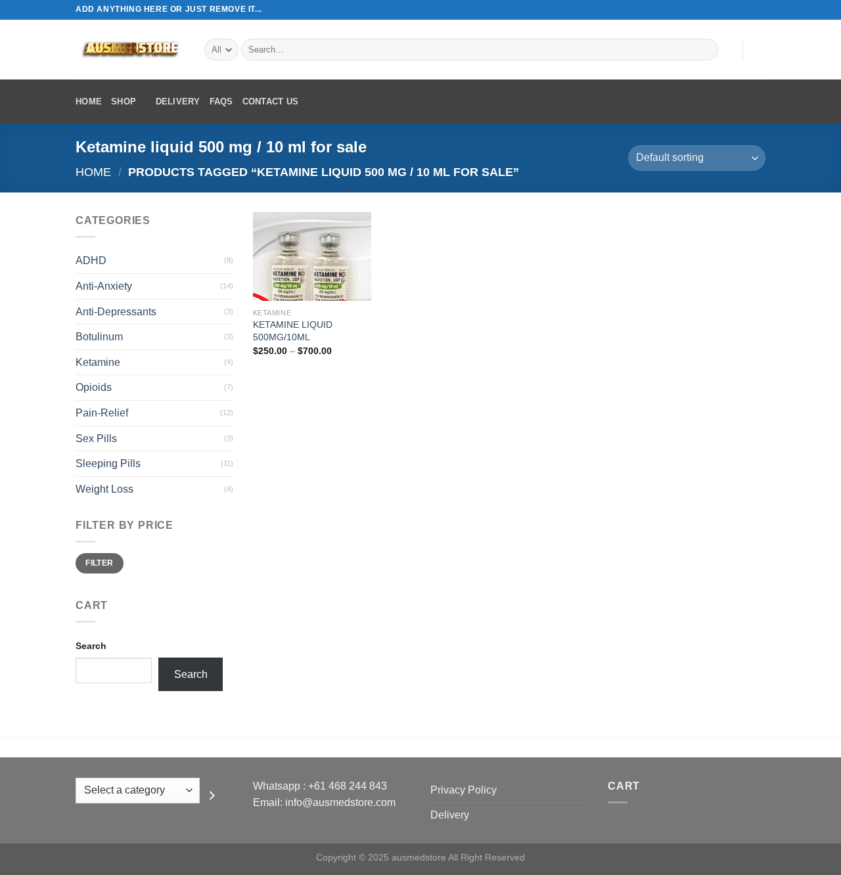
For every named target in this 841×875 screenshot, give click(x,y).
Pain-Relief (102, 412)
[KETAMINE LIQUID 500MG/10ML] (312, 256)
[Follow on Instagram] (734, 9)
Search (91, 645)
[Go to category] (212, 795)
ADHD (91, 260)
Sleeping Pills (108, 463)
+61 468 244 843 (347, 786)
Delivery (178, 101)
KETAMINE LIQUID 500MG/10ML (292, 330)
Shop (123, 101)
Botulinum (99, 336)
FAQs (221, 101)
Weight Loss (104, 489)
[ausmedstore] (130, 49)
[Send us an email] (759, 9)
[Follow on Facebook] (721, 9)
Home (93, 172)
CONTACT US (270, 101)
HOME (89, 101)
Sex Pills (96, 438)
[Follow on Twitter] (746, 9)
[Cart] (758, 49)
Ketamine (98, 362)
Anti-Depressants (116, 311)
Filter (99, 563)
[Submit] (706, 50)
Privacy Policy (463, 790)
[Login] (726, 49)
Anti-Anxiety (104, 286)
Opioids (94, 387)
